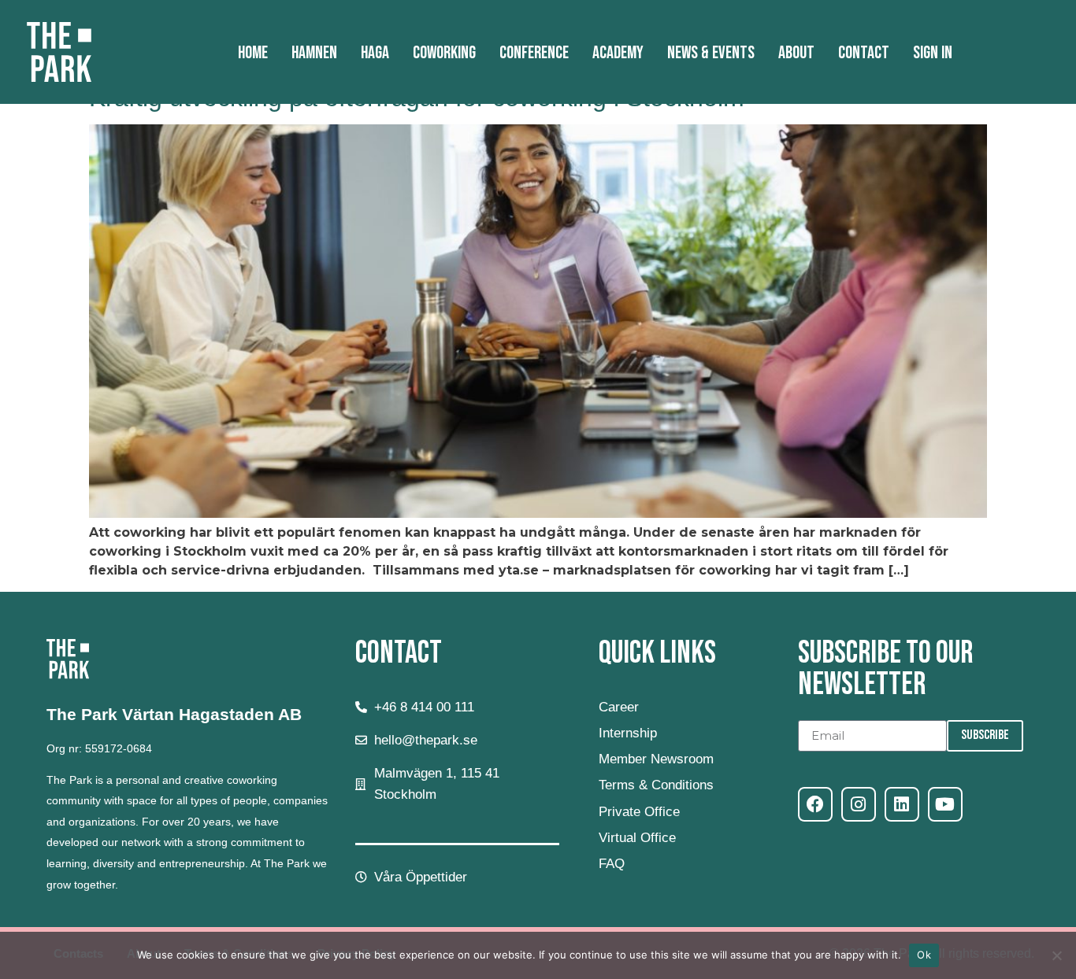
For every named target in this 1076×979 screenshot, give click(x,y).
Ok (924, 954)
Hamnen (314, 53)
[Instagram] (858, 804)
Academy (618, 53)
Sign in (932, 53)
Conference (534, 53)
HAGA (375, 53)
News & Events (711, 53)
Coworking (444, 53)
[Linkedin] (902, 804)
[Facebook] (815, 804)
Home (253, 53)
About (796, 53)
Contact (863, 53)
